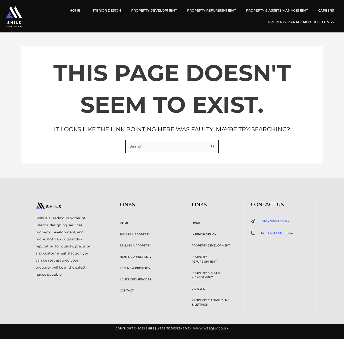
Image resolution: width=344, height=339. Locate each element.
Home (75, 10)
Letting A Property (135, 268)
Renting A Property (135, 257)
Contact (126, 290)
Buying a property (135, 234)
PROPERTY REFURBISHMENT (211, 10)
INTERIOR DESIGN (105, 10)
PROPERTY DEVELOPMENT (154, 10)
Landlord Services (135, 279)
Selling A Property (135, 245)
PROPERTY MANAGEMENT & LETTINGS (301, 22)
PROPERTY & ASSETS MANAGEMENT (277, 10)
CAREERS (326, 10)
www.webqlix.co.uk (211, 328)
